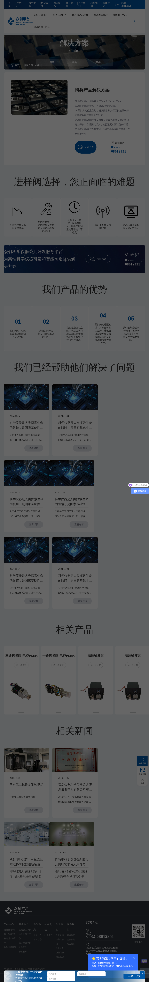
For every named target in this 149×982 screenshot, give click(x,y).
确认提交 (135, 976)
